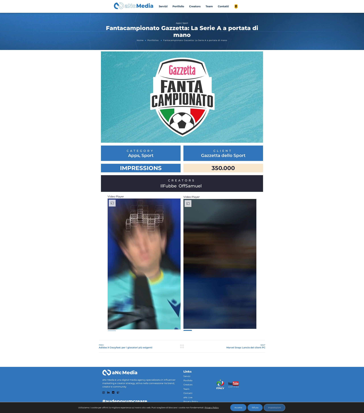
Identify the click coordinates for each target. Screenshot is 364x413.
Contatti (223, 6)
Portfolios (153, 40)
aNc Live (188, 397)
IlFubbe (168, 186)
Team (209, 6)
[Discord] (113, 392)
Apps (133, 155)
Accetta (238, 407)
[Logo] (119, 372)
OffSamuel (190, 186)
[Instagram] (103, 392)
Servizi (163, 6)
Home (140, 40)
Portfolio (178, 6)
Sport (147, 155)
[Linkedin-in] (108, 392)
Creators (195, 6)
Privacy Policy (190, 401)
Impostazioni (274, 407)
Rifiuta (255, 407)
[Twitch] (118, 392)
